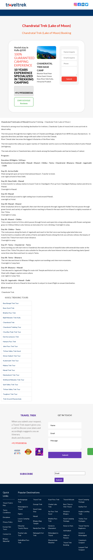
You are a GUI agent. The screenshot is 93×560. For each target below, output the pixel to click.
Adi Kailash (67, 531)
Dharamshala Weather (52, 541)
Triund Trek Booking (67, 544)
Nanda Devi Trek (39, 528)
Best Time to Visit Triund (68, 505)
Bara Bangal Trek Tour (11, 303)
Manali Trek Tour (9, 370)
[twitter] (86, 4)
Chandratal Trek (8, 322)
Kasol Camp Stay (37, 510)
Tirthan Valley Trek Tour (11, 389)
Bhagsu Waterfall (6, 540)
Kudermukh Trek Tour (11, 361)
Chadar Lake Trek (52, 505)
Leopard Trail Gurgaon (83, 548)
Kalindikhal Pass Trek (23, 541)
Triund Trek (37, 499)
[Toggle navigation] (8, 12)
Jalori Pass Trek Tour (10, 346)
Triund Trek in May (8, 504)
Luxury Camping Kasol (23, 520)
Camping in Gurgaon (82, 541)
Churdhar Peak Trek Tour (12, 332)
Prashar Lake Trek (22, 534)
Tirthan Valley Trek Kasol (12, 351)
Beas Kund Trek (8, 308)
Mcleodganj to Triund (23, 508)
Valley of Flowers (66, 536)
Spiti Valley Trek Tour (10, 385)
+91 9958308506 (19, 443)
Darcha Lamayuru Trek (11, 337)
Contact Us (7, 534)
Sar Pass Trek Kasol (53, 512)
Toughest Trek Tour (10, 394)
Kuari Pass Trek (53, 499)
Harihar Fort (82, 507)
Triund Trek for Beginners (83, 527)
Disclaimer (6, 517)
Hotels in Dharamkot (52, 527)
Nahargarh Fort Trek (38, 534)
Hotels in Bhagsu (66, 512)
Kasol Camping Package (68, 520)
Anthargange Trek (22, 501)
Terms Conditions (7, 511)
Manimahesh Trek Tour (11, 375)
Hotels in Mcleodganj (82, 534)
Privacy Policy (7, 522)
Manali (35, 516)
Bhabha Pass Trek (9, 313)
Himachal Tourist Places (23, 527)
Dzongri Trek (37, 504)
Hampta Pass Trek (9, 341)
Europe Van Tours (7, 528)
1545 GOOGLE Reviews (23, 102)
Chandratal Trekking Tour (12, 327)
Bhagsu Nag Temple (37, 522)
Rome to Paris (68, 526)
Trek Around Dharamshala (12, 399)
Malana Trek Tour (9, 365)
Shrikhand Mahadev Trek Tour (13, 380)
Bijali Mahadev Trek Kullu (12, 318)
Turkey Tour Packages (82, 520)
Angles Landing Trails (83, 512)
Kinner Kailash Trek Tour (12, 356)
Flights (20, 514)
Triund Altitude (68, 499)
